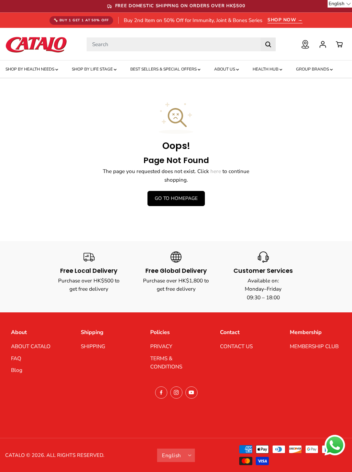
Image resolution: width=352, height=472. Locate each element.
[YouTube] (191, 392)
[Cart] (339, 44)
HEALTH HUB (266, 69)
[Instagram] (176, 392)
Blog (16, 370)
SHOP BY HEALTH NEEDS (30, 69)
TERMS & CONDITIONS (166, 363)
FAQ (16, 358)
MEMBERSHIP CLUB (314, 346)
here (215, 171)
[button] (340, 4)
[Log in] (322, 44)
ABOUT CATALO (31, 346)
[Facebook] (161, 392)
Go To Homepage (176, 198)
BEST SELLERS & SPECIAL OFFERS (164, 69)
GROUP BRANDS (313, 69)
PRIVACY (161, 346)
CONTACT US (236, 346)
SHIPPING (93, 346)
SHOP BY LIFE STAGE (93, 69)
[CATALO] (36, 44)
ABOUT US (225, 69)
